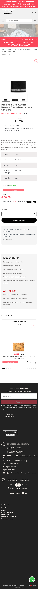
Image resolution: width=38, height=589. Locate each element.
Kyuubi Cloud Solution (16, 585)
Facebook (10, 414)
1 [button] (3, 368)
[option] (19, 76)
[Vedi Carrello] (35, 20)
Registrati (19, 402)
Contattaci (9, 240)
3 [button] (8, 368)
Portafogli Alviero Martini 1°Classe (12, 113)
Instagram (11, 416)
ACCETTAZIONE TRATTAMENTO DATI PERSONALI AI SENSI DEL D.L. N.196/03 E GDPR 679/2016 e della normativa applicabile (20, 407)
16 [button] (35, 368)
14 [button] (31, 368)
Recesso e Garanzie (7, 519)
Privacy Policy (6, 514)
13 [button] (29, 368)
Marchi (3, 510)
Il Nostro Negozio (7, 512)
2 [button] (6, 368)
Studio (28, 585)
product (19, 324)
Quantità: (4, 210)
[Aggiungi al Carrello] (31, 362)
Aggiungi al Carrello (19, 220)
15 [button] (33, 368)
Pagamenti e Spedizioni (9, 517)
